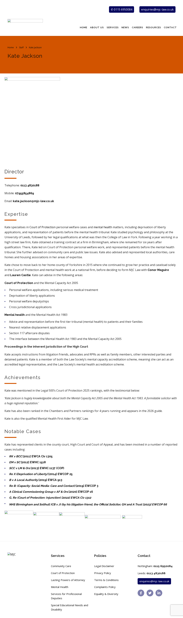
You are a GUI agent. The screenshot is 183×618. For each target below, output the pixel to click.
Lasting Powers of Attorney (68, 580)
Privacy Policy (102, 573)
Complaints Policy (105, 587)
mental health (102, 227)
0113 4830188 (29, 185)
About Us (97, 27)
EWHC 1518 (38, 462)
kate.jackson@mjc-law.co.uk (33, 201)
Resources (153, 27)
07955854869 (24, 193)
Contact (170, 27)
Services (113, 27)
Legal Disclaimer (104, 566)
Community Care (61, 566)
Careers (137, 27)
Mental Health (59, 587)
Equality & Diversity (106, 594)
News (125, 27)
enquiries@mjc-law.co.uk (157, 9)
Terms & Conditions (106, 580)
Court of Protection (63, 573)
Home (83, 27)
